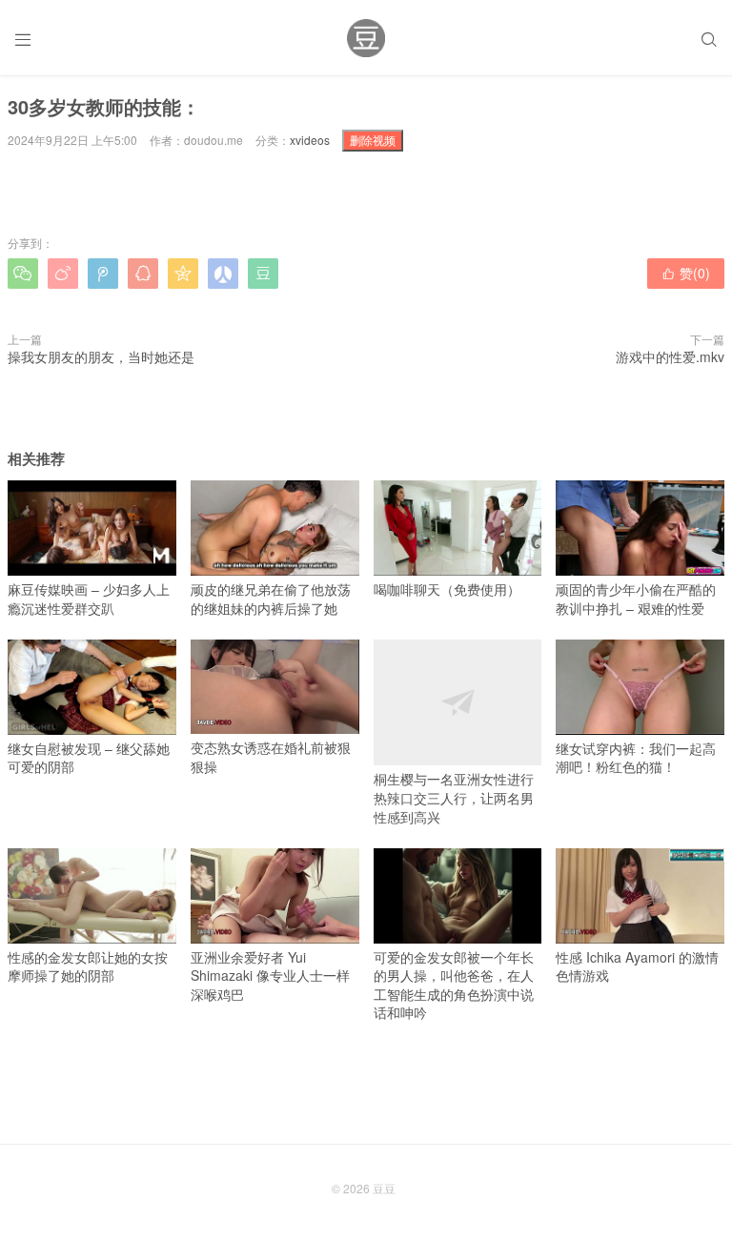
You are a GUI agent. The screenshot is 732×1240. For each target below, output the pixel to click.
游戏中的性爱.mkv (670, 356)
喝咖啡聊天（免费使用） (447, 589)
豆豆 (384, 1188)
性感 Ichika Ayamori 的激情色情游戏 (637, 966)
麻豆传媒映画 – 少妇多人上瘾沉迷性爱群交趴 (89, 598)
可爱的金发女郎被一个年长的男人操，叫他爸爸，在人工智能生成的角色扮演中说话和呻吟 (454, 985)
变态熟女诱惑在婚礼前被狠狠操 (271, 757)
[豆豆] (366, 38)
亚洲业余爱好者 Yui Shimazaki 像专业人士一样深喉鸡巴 (270, 975)
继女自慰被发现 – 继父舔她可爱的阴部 (89, 757)
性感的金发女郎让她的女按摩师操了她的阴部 (88, 966)
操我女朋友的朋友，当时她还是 (101, 356)
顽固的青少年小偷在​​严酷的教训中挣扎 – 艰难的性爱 (636, 598)
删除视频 (373, 140)
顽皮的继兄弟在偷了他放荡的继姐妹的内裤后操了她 (271, 598)
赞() (685, 272)
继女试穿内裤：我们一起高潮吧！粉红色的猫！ (636, 757)
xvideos (310, 140)
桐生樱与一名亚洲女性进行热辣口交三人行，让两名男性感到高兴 (454, 797)
